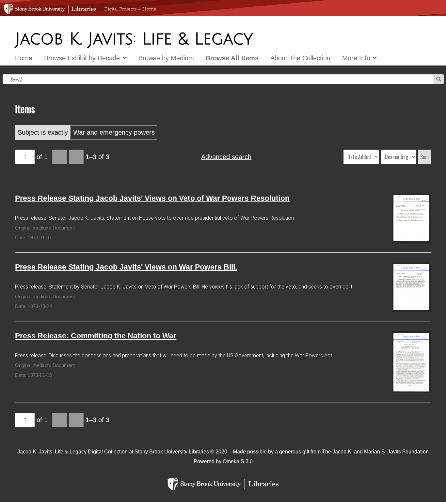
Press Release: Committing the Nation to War (95, 336)
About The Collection (300, 58)
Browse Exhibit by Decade (82, 58)
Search (438, 79)
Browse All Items (232, 58)
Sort (424, 157)
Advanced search (226, 156)
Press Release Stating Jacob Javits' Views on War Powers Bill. (126, 267)
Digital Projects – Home (130, 9)
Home (23, 58)
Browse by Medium (166, 58)
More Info (356, 58)
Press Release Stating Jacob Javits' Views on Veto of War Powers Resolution (152, 198)
